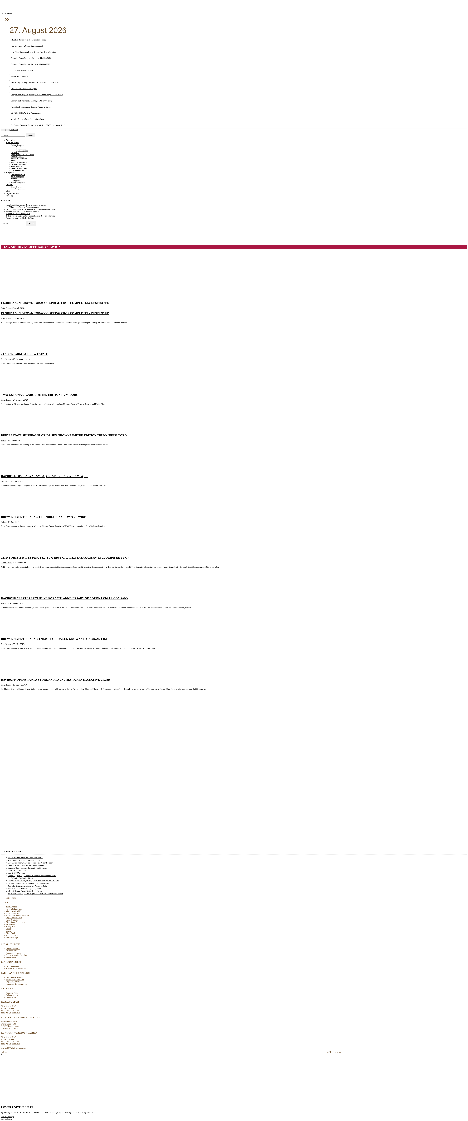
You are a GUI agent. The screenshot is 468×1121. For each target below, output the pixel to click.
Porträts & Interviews (19, 162)
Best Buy (19, 147)
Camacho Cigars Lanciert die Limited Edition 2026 (30, 64)
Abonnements (11, 951)
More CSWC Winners (19, 76)
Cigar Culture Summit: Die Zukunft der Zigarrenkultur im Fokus (30, 209)
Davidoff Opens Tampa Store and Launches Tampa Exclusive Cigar (55, 679)
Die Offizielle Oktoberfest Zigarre (24, 89)
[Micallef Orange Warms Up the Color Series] (13, 117)
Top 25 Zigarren (22, 151)
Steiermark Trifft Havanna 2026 (18, 214)
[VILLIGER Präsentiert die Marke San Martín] (13, 38)
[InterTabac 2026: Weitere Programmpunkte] (13, 111)
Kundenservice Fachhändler (16, 984)
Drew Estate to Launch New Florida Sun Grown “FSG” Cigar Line (54, 639)
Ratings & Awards (17, 145)
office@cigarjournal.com (10, 1013)
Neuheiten (15, 153)
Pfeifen (8, 929)
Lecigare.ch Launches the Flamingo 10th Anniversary (31, 101)
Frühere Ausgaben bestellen (16, 955)
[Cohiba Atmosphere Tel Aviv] (13, 68)
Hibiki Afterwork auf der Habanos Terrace (22, 211)
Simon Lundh (6, 563)
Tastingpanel (15, 181)
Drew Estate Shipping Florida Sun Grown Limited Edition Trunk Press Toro (64, 435)
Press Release (6, 359)
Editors (3, 440)
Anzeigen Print (11, 993)
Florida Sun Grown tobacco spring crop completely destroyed (55, 302)
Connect (9, 184)
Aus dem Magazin (13, 937)
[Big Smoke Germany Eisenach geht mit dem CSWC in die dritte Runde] (13, 123)
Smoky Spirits (11, 926)
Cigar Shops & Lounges (15, 922)
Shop (8, 191)
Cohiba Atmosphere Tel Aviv (22, 70)
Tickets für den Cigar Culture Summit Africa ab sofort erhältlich (30, 216)
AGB (329, 1052)
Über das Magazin (18, 175)
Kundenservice (11, 957)
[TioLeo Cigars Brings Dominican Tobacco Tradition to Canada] (13, 80)
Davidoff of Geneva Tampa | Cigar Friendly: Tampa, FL (44, 476)
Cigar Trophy (21, 149)
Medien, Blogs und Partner (16, 968)
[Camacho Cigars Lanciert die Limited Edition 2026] (13, 62)
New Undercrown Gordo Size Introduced (27, 46)
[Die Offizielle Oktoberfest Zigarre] (13, 86)
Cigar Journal (7, 13)
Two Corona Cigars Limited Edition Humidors (39, 394)
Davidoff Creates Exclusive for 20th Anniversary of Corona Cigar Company (64, 598)
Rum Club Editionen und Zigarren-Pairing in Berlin (30, 107)
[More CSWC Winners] (13, 74)
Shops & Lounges (17, 157)
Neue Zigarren (11, 907)
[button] (7, 1117)
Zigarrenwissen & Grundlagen (22, 155)
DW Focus (14, 130)
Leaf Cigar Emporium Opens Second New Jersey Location (33, 52)
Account (9, 196)
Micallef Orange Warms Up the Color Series (28, 119)
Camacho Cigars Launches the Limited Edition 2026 (31, 58)
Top (2, 1054)
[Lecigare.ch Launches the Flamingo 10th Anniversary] (13, 99)
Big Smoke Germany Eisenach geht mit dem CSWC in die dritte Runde (38, 125)
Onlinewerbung (12, 995)
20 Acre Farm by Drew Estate (24, 354)
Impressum (337, 1052)
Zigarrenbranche (17, 170)
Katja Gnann (6, 308)
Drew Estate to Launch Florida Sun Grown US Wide (43, 516)
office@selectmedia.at (9, 1028)
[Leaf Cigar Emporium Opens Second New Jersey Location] (13, 50)
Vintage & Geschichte (19, 159)
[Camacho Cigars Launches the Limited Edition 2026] (13, 56)
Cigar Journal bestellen (14, 977)
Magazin (10, 172)
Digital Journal (12, 193)
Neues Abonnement (13, 953)
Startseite (10, 140)
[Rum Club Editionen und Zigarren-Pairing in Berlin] (13, 105)
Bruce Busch (6, 481)
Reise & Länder (17, 166)
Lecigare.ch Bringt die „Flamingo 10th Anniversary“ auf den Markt (37, 95)
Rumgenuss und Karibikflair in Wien (20, 218)
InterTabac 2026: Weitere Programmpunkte (27, 113)
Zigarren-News (12, 142)
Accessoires (10, 924)
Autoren (14, 179)
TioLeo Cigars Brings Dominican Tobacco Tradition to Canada (35, 82)
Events (13, 161)
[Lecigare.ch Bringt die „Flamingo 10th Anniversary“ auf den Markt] (13, 92)
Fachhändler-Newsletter (15, 980)
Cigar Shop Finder (18, 189)
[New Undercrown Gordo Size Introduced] (13, 44)
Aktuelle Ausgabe (17, 177)
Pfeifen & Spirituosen (19, 168)
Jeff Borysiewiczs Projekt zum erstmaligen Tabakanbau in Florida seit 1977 (65, 557)
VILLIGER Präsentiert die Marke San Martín (28, 40)
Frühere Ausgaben (18, 182)
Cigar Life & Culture (18, 164)
